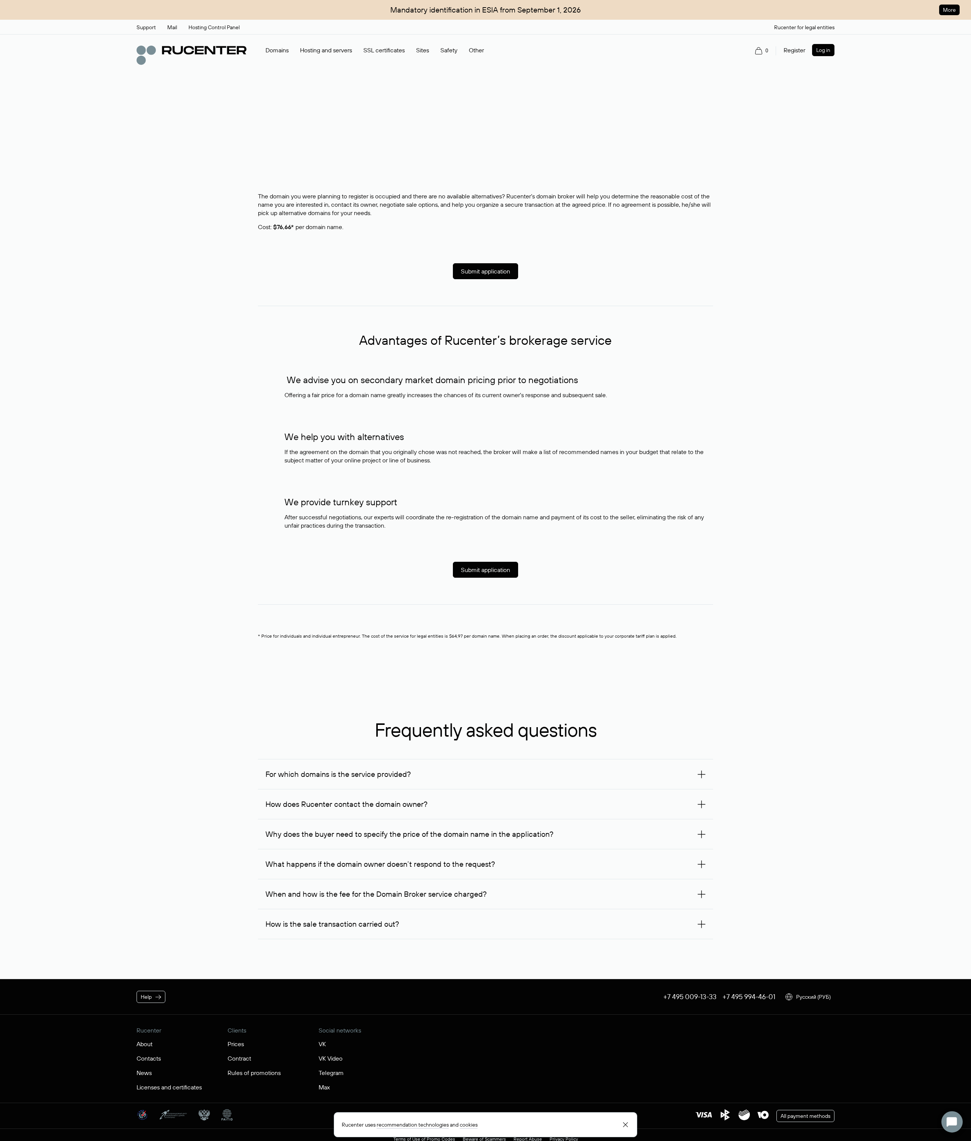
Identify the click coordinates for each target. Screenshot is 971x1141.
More (949, 9)
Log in (823, 50)
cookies (469, 1124)
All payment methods (805, 1116)
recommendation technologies (413, 1124)
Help (146, 996)
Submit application (485, 271)
